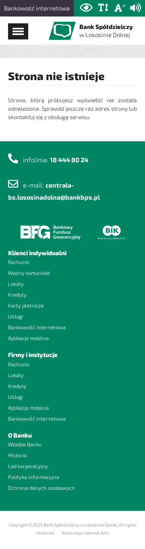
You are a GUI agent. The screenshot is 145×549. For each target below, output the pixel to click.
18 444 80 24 (69, 159)
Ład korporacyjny (28, 466)
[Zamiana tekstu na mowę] (135, 8)
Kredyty (17, 294)
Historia (17, 455)
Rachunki (18, 262)
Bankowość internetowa (37, 8)
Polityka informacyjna (33, 477)
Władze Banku (24, 444)
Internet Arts (96, 532)
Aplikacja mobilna (28, 338)
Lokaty (16, 284)
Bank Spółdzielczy (106, 30)
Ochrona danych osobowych (41, 488)
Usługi (15, 316)
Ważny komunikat (29, 273)
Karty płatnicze (26, 305)
